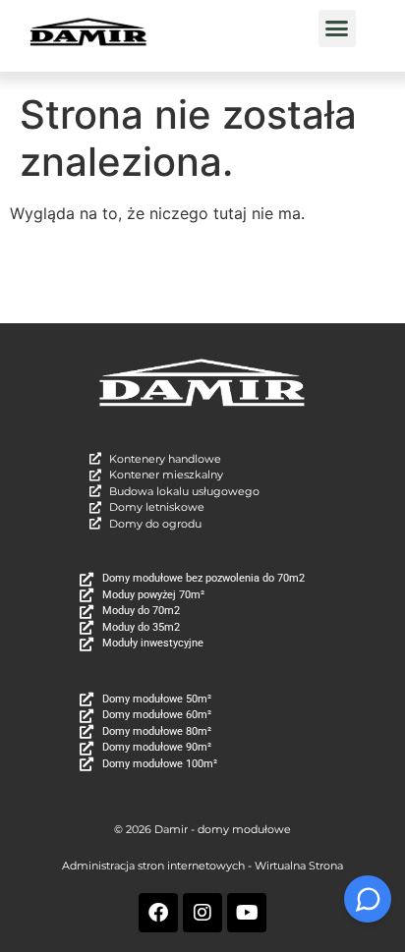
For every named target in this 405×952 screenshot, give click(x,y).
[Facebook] (158, 912)
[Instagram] (202, 912)
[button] (337, 28)
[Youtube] (246, 912)
